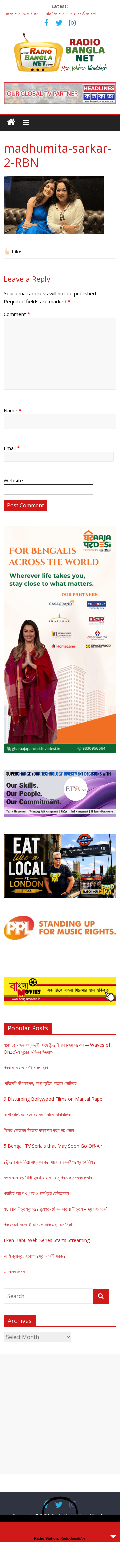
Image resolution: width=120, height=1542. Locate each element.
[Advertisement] (60, 1414)
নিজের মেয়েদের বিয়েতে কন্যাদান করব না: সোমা (39, 1130)
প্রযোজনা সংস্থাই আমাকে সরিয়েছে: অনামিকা (38, 1224)
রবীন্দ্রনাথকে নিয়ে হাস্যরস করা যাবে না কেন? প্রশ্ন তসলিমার (50, 1162)
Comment (17, 314)
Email (12, 448)
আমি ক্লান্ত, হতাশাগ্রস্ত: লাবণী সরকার (35, 1256)
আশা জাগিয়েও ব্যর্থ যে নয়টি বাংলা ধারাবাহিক (37, 1114)
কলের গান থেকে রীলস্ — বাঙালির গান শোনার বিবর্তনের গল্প (50, 13)
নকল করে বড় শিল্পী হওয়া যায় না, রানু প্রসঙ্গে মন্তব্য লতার (48, 1177)
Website (13, 480)
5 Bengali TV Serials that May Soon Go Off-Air (53, 1146)
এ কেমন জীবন (14, 1271)
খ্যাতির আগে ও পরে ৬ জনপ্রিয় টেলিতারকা (36, 1193)
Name (12, 410)
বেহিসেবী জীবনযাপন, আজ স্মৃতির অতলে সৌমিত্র (40, 1083)
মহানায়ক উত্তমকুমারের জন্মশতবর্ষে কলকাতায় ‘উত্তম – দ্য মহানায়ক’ (55, 1209)
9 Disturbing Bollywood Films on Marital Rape (53, 1099)
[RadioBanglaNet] (11, 122)
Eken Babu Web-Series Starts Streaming (47, 1240)
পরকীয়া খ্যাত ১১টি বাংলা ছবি (26, 1067)
